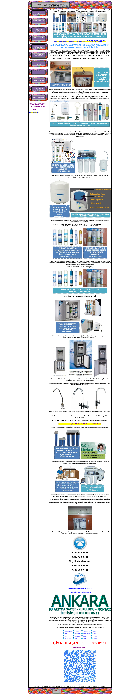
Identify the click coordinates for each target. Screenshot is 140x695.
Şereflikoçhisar (68, 631)
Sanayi (85, 636)
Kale (66, 636)
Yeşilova (95, 638)
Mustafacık (77, 636)
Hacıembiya (78, 633)
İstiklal (94, 633)
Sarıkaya (95, 636)
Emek (66, 633)
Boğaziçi (77, 631)
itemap (80, 684)
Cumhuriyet (86, 631)
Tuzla (76, 638)
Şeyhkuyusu (68, 638)
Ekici (94, 631)
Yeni (84, 638)
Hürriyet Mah (86, 633)
